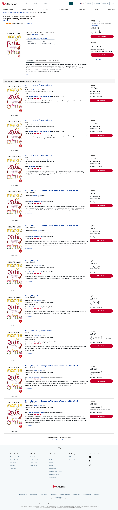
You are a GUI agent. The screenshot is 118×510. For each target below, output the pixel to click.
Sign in (89, 3)
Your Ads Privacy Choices (55, 471)
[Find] (71, 3)
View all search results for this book (59, 440)
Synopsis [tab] (30, 60)
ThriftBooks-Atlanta (35, 271)
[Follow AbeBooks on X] (90, 461)
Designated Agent (54, 474)
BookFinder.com (59, 497)
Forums (51, 465)
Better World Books (35, 201)
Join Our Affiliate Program (36, 459)
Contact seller (28, 106)
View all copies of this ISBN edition (36, 38)
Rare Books (46, 9)
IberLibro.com (87, 494)
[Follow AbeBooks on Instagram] (90, 465)
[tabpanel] (56, 69)
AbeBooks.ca (76, 494)
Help (112, 3)
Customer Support (73, 459)
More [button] (28, 75)
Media (51, 459)
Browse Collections (27, 9)
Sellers (96, 9)
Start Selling (111, 9)
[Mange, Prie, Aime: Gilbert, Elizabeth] (14, 289)
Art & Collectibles (64, 9)
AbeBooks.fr (44, 494)
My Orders (12, 465)
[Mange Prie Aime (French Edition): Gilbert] (14, 113)
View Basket (13, 468)
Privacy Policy (52, 468)
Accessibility (52, 477)
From (31, 42)
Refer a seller (33, 465)
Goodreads (29, 23)
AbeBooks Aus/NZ (65, 494)
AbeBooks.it (54, 494)
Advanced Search (8, 9)
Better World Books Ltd (36, 377)
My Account (97, 3)
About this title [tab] (41, 60)
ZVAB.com (96, 494)
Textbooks (82, 9)
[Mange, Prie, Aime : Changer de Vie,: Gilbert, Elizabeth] (14, 218)
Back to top (59, 449)
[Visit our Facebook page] (90, 457)
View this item (94, 25)
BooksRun (32, 166)
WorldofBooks (33, 342)
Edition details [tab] (54, 60)
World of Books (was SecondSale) (40, 96)
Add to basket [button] (102, 36)
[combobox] (47, 3)
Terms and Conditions (84, 503)
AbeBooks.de (33, 494)
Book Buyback (33, 462)
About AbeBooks (53, 456)
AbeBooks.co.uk (23, 494)
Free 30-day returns (102, 60)
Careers (51, 462)
